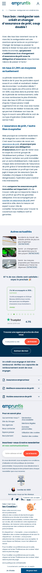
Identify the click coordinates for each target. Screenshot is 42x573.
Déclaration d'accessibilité (27, 419)
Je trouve (32, 341)
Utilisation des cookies (31, 432)
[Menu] (4, 3)
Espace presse (8, 432)
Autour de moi (21, 351)
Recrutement (7, 436)
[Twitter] (17, 499)
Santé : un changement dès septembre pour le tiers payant (28, 251)
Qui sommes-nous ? (10, 418)
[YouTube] (28, 499)
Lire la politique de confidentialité (14, 563)
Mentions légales (28, 423)
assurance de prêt (10, 144)
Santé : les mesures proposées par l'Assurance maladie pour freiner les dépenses (28, 263)
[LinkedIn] (22, 499)
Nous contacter (8, 428)
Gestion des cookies (30, 436)
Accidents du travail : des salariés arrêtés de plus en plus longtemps (28, 239)
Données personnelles (27, 428)
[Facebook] (12, 500)
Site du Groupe (8, 421)
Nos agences (7, 425)
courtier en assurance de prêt (16, 200)
